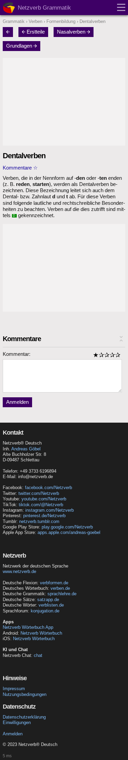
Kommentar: (16, 354)
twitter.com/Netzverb (38, 493)
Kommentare (17, 168)
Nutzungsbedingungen (24, 694)
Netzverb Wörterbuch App (28, 627)
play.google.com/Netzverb (67, 526)
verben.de (60, 588)
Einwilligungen (17, 722)
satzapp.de (48, 599)
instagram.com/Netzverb (49, 510)
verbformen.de (54, 582)
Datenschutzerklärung (24, 717)
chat (38, 655)
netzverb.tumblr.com (39, 521)
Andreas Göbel (26, 448)
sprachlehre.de (61, 593)
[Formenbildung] (10, 32)
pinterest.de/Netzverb (44, 515)
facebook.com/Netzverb (48, 487)
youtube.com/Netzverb (44, 498)
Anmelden (17, 402)
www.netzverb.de (19, 571)
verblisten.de (51, 605)
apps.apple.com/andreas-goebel (69, 532)
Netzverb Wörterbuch (41, 633)
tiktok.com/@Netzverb (41, 504)
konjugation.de (45, 610)
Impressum (14, 688)
